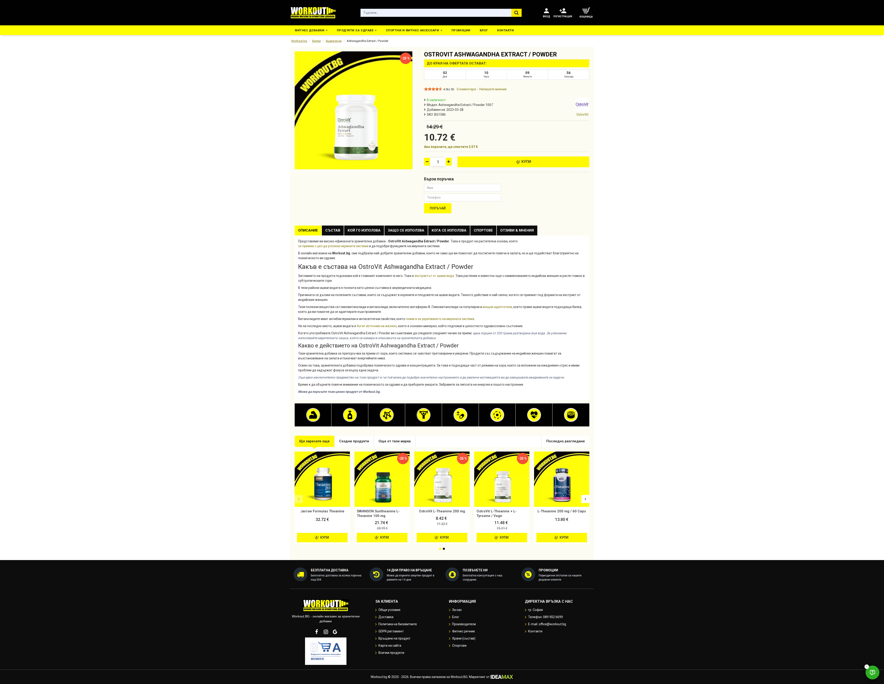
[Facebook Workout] (316, 631)
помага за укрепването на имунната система (440, 319)
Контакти (505, 30)
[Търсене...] (516, 13)
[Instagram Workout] (325, 631)
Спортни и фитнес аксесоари (412, 30)
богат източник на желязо (377, 326)
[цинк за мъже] (571, 415)
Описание (308, 230)
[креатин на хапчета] (423, 415)
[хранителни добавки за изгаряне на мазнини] (350, 415)
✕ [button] (867, 666)
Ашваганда (334, 41)
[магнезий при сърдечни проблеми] (497, 415)
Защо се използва (406, 230)
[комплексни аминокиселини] (387, 415)
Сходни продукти (354, 441)
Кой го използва (364, 230)
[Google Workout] (335, 631)
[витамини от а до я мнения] (460, 415)
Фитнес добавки (309, 30)
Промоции (461, 30)
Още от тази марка (394, 441)
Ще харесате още (314, 441)
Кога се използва (449, 230)
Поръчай (438, 208)
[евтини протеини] (313, 415)
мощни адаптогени (497, 307)
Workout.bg (299, 41)
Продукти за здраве (355, 30)
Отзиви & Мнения (517, 230)
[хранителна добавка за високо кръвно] (534, 415)
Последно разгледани (565, 441)
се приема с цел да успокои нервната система (333, 246)
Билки (316, 41)
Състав (332, 230)
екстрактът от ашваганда (434, 276)
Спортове (483, 230)
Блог (484, 30)
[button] (299, 499)
